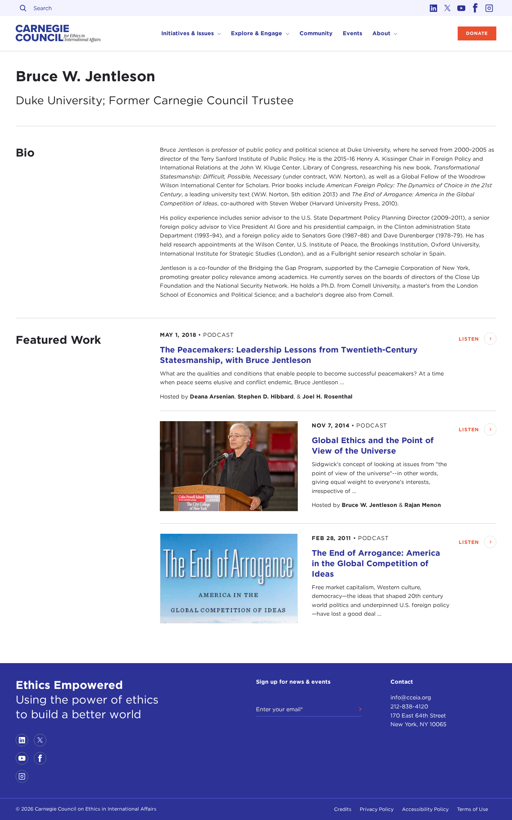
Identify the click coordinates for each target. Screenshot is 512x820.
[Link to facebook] (475, 8)
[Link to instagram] (489, 8)
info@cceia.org (410, 697)
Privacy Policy (377, 809)
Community (316, 33)
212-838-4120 (409, 706)
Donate (477, 33)
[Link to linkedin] (434, 8)
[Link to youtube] (461, 8)
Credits (342, 809)
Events (352, 33)
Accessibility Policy (425, 809)
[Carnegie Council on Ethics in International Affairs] (58, 33)
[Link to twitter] (448, 8)
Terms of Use (472, 809)
